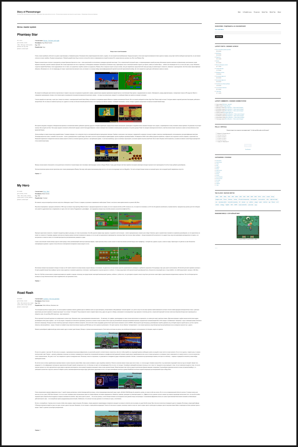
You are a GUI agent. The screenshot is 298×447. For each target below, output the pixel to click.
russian (25, 42)
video (217, 185)
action (263, 196)
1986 (21, 195)
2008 (252, 196)
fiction (217, 168)
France (225, 199)
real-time (265, 202)
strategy (222, 204)
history (217, 173)
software (218, 183)
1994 (21, 303)
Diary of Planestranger (29, 11)
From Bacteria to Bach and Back (223, 83)
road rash (30, 304)
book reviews (219, 162)
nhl (239, 202)
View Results (248, 149)
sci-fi (277, 202)
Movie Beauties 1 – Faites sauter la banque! (234, 107)
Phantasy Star (27, 34)
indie (267, 199)
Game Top (265, 12)
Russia (273, 202)
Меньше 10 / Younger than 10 (223, 133)
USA (232, 204)
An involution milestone (221, 87)
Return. (217, 61)
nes (216, 202)
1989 (221, 196)
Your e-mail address (219, 29)
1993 (229, 196)
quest (260, 202)
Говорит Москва (219, 68)
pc (247, 202)
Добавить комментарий (22, 48)
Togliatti (227, 204)
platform (30, 197)
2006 (248, 196)
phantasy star (20, 46)
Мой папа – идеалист (227, 104)
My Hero (23, 185)
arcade (24, 195)
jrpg (24, 45)
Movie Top (272, 12)
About (279, 12)
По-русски (257, 12)
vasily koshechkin (243, 204)
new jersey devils (222, 202)
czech (217, 163)
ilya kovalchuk (261, 199)
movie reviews (219, 178)
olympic (243, 202)
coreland (29, 195)
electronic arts (26, 303)
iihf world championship (244, 199)
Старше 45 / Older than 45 (223, 141)
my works (218, 180)
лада (256, 204)
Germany (230, 199)
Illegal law (218, 57)
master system (29, 45)
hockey (217, 175)
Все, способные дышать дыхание (223, 49)
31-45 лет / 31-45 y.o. (221, 140)
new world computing (232, 202)
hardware (218, 172)
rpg (24, 46)
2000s (236, 196)
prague (256, 202)
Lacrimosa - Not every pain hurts (51, 299)
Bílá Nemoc (218, 53)
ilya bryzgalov (254, 199)
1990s (18, 303)
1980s (18, 45)
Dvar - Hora (46, 191)
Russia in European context (222, 64)
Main (239, 12)
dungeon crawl (219, 199)
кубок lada (250, 204)
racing (25, 304)
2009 (255, 196)
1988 (21, 45)
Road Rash (25, 292)
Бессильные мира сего (221, 76)
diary (217, 165)
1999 (232, 196)
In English (247, 12)
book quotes (218, 160)
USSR (235, 204)
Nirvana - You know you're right (51, 40)
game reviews (20, 42)
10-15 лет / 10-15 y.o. (221, 135)
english (217, 167)
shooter (217, 204)
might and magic (274, 199)
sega (27, 46)
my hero (26, 197)
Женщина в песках (220, 72)
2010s (259, 196)
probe (22, 304)
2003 (244, 196)
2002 (240, 196)
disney (272, 196)
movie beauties (219, 177)
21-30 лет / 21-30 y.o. (221, 138)
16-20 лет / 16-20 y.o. (221, 136)
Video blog (218, 91)
